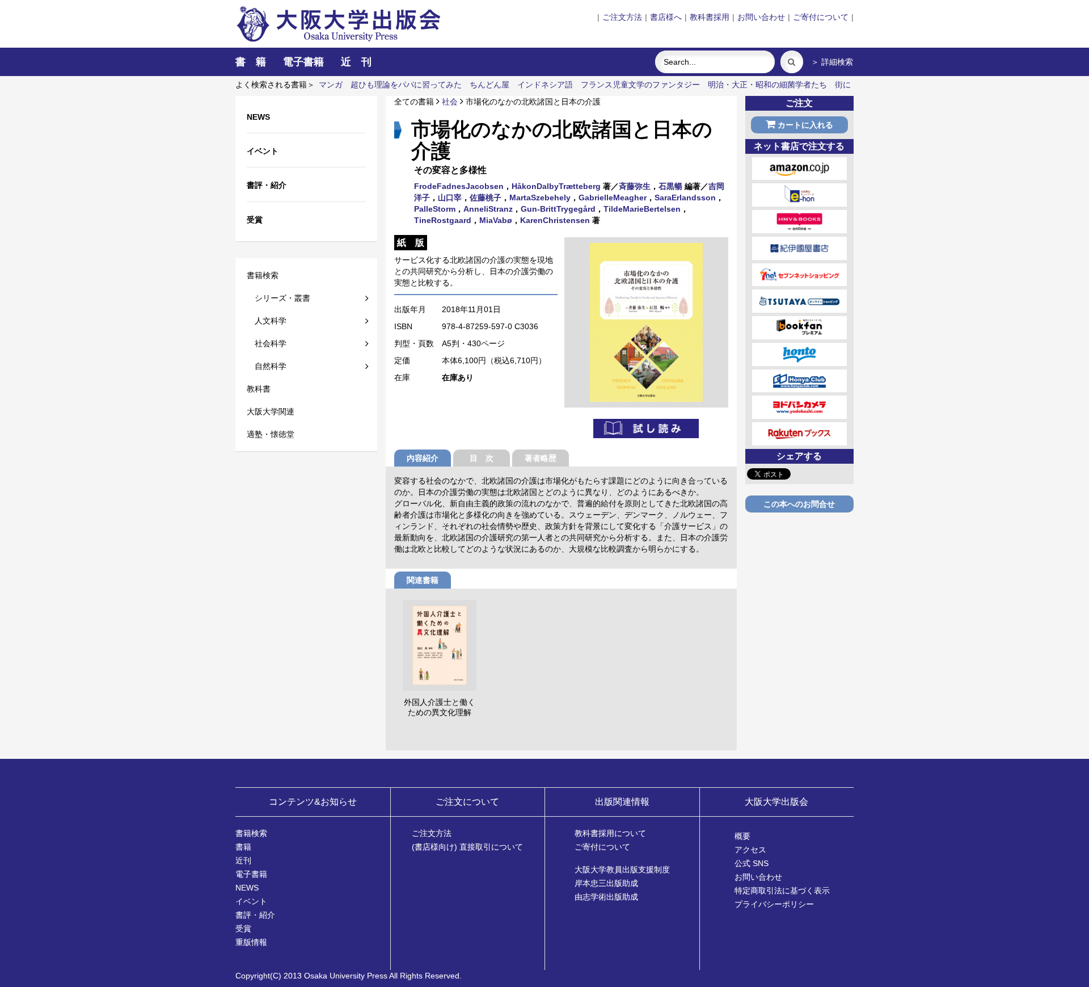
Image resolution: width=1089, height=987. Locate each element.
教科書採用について (610, 833)
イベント (251, 901)
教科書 (259, 388)
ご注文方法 (622, 17)
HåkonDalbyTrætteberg (556, 186)
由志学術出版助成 (606, 896)
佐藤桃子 (485, 197)
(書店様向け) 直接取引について (467, 846)
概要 (742, 836)
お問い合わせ (761, 17)
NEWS (247, 887)
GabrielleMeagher (613, 197)
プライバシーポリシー (774, 904)
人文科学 (266, 320)
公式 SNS (752, 863)
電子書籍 (303, 62)
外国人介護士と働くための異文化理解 (439, 707)
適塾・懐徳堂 (270, 434)
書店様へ (666, 17)
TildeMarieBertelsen (642, 208)
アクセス (750, 849)
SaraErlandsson (685, 197)
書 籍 (250, 62)
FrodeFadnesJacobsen (459, 186)
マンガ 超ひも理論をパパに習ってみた (390, 84)
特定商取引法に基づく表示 (782, 890)
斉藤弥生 (635, 186)
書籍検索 (262, 275)
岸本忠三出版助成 (606, 883)
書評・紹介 (255, 914)
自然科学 (266, 366)
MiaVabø (495, 220)
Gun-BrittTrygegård (558, 208)
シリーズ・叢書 (278, 298)
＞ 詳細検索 (832, 61)
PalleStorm (434, 208)
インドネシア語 (545, 84)
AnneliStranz (488, 208)
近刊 (243, 860)
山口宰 (450, 197)
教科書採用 (709, 17)
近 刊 (356, 62)
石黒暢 (670, 186)
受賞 (243, 928)
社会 (450, 101)
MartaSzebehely (540, 197)
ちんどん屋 (489, 84)
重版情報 (251, 942)
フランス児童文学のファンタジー (640, 84)
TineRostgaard (442, 220)
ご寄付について (821, 17)
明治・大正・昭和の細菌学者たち (767, 84)
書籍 (243, 846)
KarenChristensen (555, 220)
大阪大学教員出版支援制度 (622, 869)
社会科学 (266, 343)
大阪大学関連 (270, 411)
